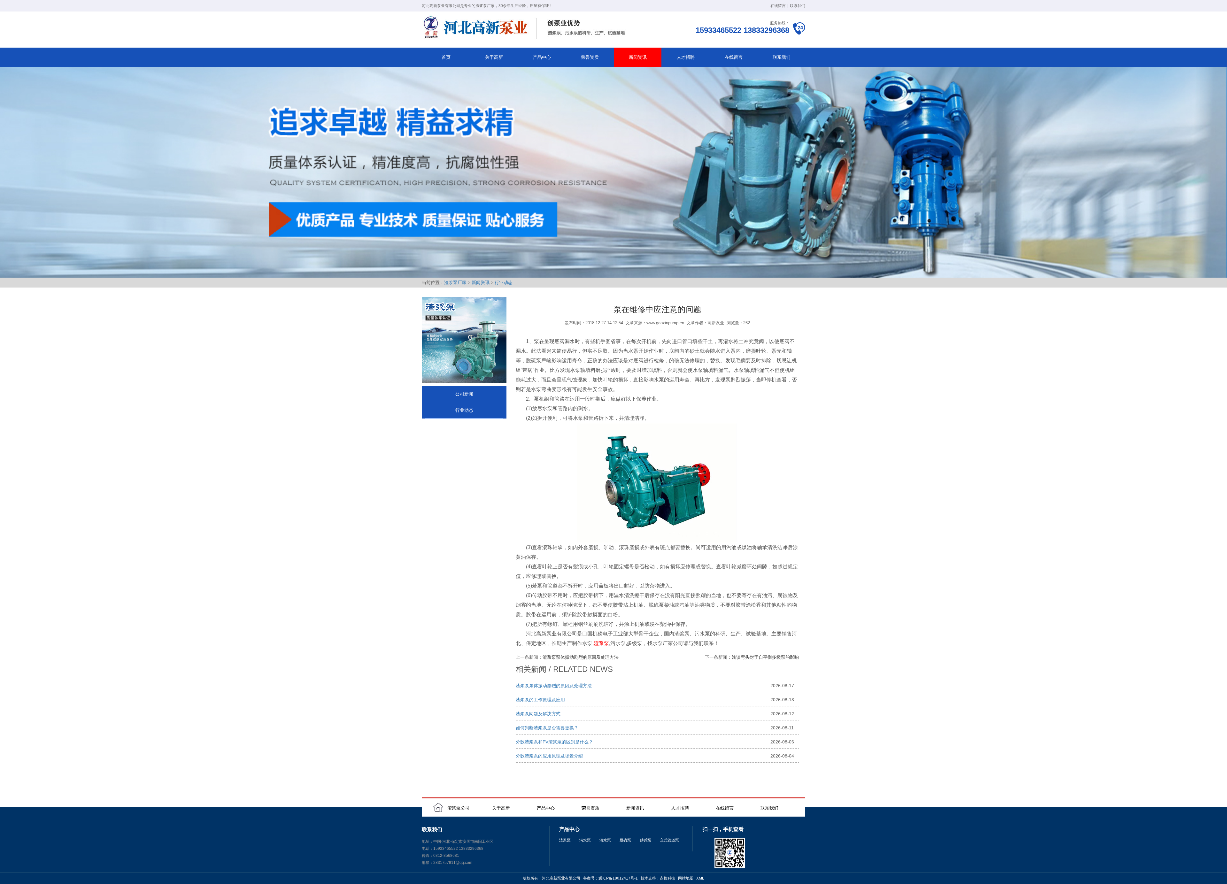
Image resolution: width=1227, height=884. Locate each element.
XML (700, 878)
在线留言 (778, 6)
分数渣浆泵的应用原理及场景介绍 (549, 755)
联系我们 (797, 6)
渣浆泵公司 (458, 808)
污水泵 (585, 840)
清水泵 (605, 840)
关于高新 (494, 57)
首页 (446, 57)
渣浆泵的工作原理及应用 (540, 699)
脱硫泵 (625, 840)
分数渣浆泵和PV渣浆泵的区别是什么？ (554, 741)
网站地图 (685, 878)
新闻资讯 (638, 57)
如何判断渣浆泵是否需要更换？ (547, 727)
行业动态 (504, 282)
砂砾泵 (645, 840)
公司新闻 (464, 393)
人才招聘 (686, 57)
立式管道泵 (669, 840)
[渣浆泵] (525, 28)
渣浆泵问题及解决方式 (538, 713)
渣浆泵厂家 (455, 282)
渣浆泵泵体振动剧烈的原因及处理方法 (581, 657)
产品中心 (542, 57)
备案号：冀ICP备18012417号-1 (610, 878)
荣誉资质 (590, 57)
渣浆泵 (601, 643)
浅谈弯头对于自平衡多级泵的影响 (765, 657)
